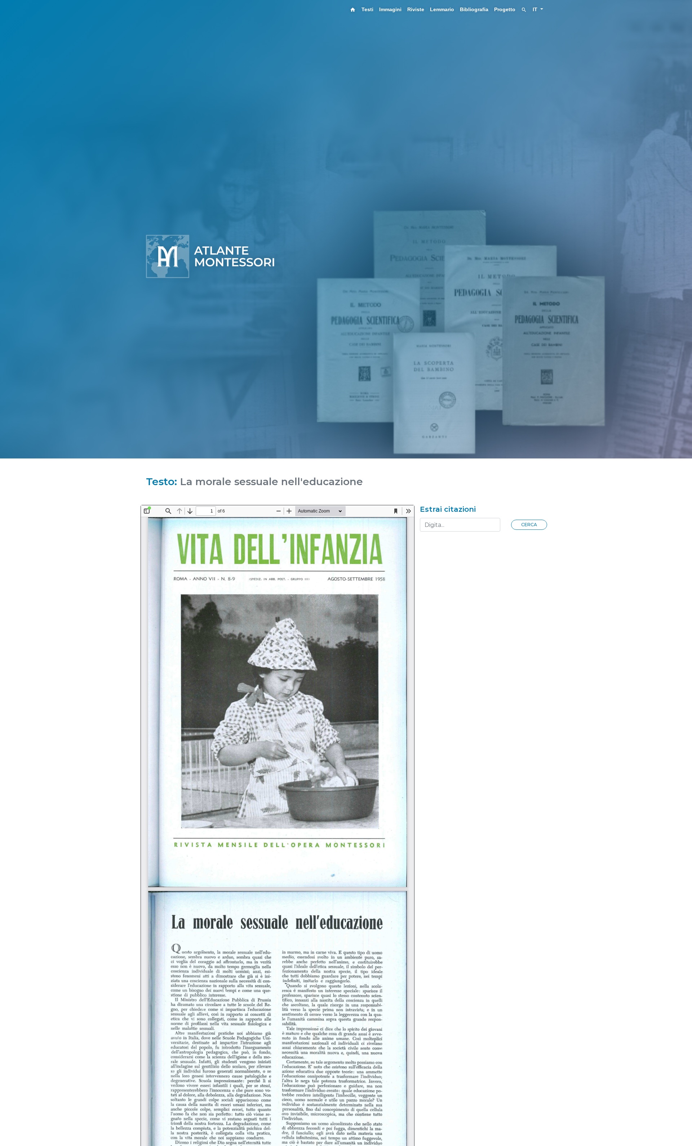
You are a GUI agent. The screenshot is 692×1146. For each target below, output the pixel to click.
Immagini (390, 9)
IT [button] (536, 9)
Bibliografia (474, 9)
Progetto (504, 9)
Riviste (415, 9)
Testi (367, 9)
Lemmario (442, 9)
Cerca (529, 524)
